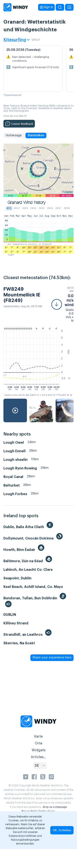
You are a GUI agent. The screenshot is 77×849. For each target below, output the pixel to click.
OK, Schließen (62, 830)
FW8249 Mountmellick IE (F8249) (21, 294)
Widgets (39, 750)
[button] (62, 304)
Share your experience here (52, 657)
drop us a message (55, 807)
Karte (38, 736)
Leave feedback (22, 123)
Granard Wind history (26, 202)
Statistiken (36, 135)
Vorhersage (14, 135)
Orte (38, 743)
